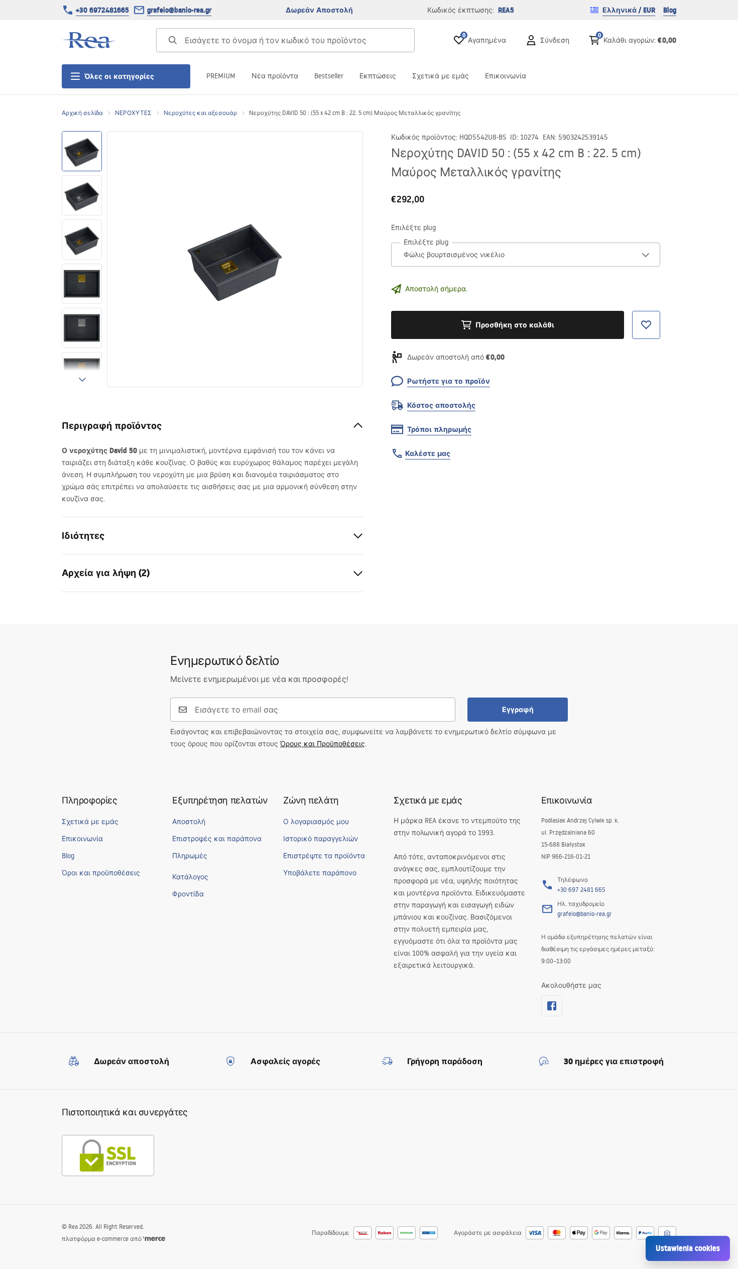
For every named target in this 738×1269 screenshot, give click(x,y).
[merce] (154, 1238)
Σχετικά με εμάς (440, 75)
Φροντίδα (188, 893)
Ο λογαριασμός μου (316, 821)
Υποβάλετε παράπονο (319, 872)
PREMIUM (220, 75)
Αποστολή (188, 821)
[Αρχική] (89, 40)
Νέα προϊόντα (275, 75)
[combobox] (525, 255)
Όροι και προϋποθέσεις (101, 872)
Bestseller (328, 75)
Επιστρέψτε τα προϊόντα (324, 855)
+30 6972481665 (102, 10)
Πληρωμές (189, 855)
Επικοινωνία (505, 75)
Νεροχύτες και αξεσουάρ (200, 113)
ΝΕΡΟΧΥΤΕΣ (133, 113)
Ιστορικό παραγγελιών (320, 838)
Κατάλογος (190, 876)
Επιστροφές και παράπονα (217, 838)
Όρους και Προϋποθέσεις (322, 743)
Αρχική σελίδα (82, 113)
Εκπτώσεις (377, 75)
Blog (669, 10)
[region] (82, 259)
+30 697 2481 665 (581, 889)
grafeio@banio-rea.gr (179, 10)
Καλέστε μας (427, 453)
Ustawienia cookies (688, 1248)
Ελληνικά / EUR (628, 10)
